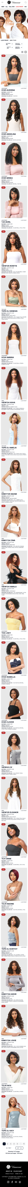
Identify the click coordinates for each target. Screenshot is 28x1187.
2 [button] (7, 1144)
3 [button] (10, 1144)
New (2, 6)
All (7, 6)
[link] (14, 2)
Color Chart (17, 1171)
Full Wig (12, 6)
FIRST (9, 1148)
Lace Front (19, 6)
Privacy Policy (10, 1173)
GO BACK (14, 25)
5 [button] (17, 1144)
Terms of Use (19, 1173)
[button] (25, 2)
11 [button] (23, 1144)
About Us (9, 1171)
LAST (18, 1148)
